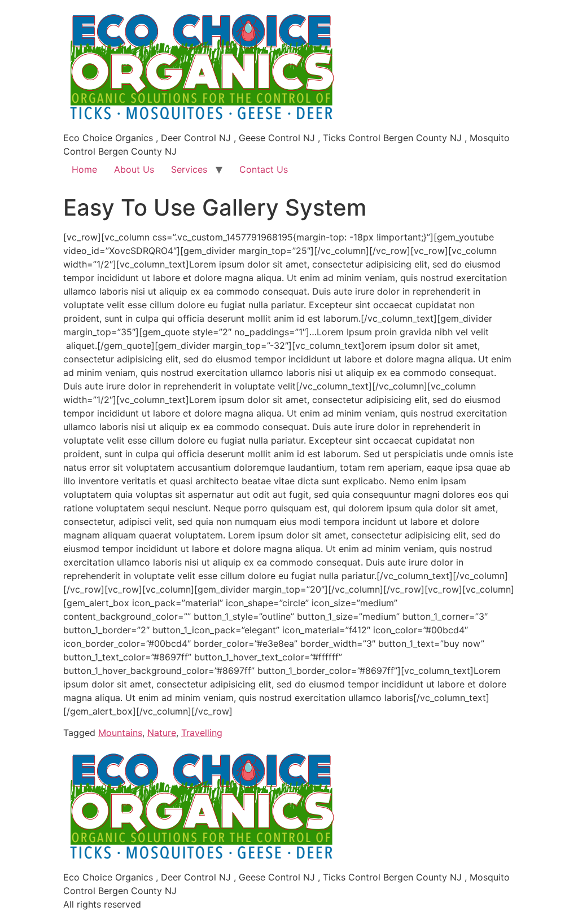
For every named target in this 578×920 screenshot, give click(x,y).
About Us (134, 169)
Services (189, 169)
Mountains (120, 732)
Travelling (201, 732)
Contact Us (263, 169)
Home (84, 169)
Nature (161, 732)
